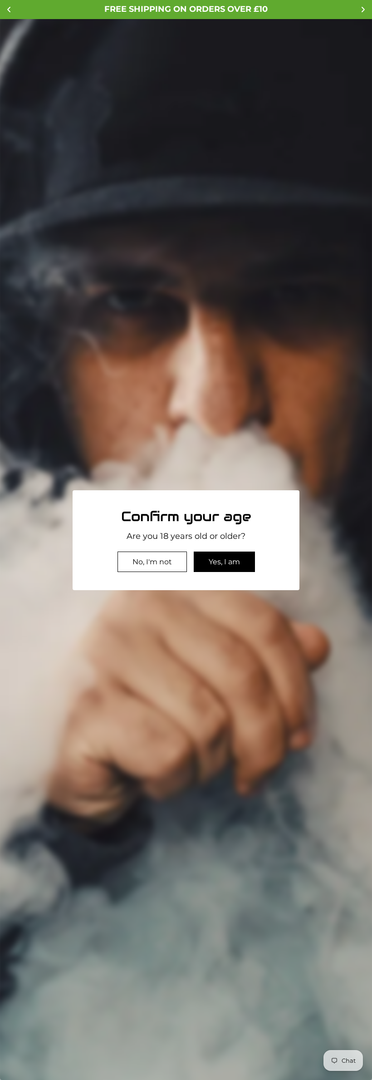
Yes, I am (224, 561)
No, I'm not (152, 561)
